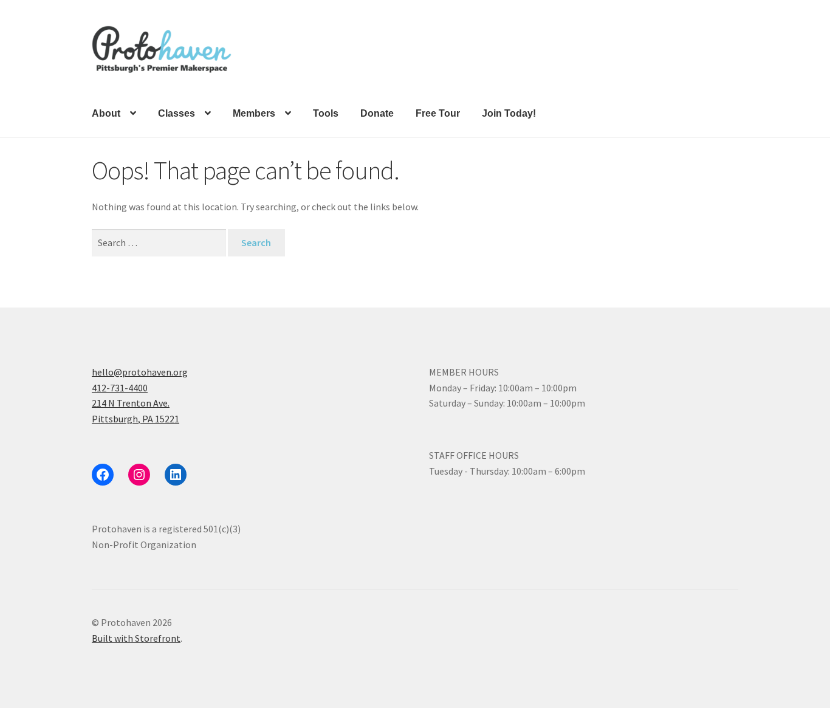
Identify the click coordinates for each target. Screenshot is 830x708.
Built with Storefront (136, 638)
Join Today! (509, 113)
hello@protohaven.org (140, 372)
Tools (325, 113)
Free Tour (438, 113)
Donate (377, 113)
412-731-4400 (120, 388)
